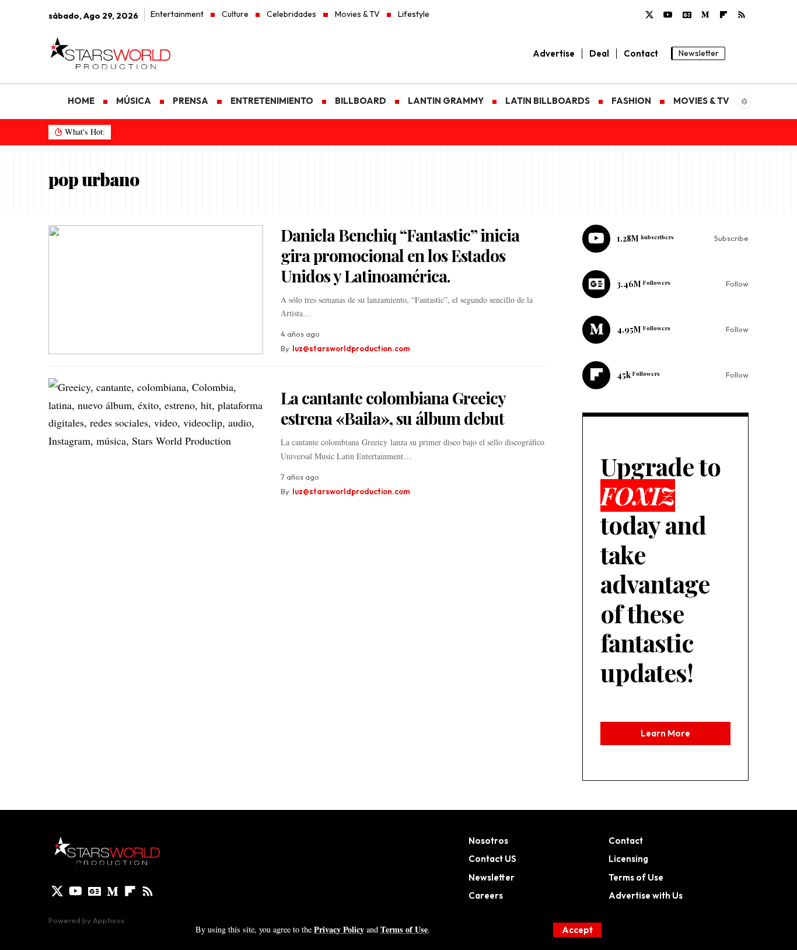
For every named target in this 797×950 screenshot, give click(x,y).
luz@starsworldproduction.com (351, 348)
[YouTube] (668, 15)
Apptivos (108, 920)
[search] (740, 54)
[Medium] (705, 15)
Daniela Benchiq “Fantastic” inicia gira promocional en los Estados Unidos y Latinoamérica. (400, 255)
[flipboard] (723, 15)
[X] (649, 15)
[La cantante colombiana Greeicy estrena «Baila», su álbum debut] (155, 442)
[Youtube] (665, 239)
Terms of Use (404, 929)
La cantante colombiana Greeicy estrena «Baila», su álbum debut (393, 408)
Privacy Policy (339, 929)
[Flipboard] (665, 375)
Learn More (665, 733)
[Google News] (687, 15)
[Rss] (742, 15)
